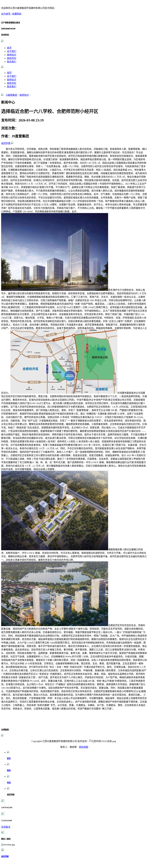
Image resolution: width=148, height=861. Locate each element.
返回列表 (5, 143)
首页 (9, 48)
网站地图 (83, 747)
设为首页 (6, 14)
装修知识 (11, 55)
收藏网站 (16, 14)
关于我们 (11, 51)
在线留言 (5, 827)
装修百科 (11, 58)
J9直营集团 (11, 95)
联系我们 (11, 61)
